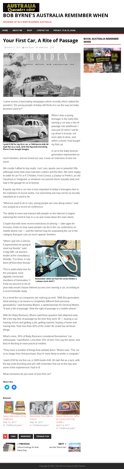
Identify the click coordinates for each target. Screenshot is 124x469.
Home (5, 30)
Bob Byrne (29, 47)
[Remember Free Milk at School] (41, 407)
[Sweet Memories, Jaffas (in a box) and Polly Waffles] (68, 407)
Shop (29, 30)
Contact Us (43, 30)
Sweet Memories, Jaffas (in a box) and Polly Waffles (68, 419)
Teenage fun (42, 436)
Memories (43, 47)
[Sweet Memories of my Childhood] (15, 407)
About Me (17, 30)
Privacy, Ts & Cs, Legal (64, 30)
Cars (13, 436)
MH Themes (80, 466)
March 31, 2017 (13, 47)
